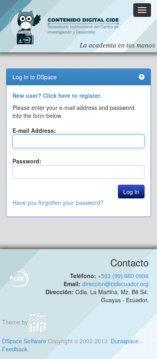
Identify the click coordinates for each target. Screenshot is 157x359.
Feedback (14, 349)
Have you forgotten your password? (57, 202)
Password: (26, 161)
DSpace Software (24, 341)
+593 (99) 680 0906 (123, 276)
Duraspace (124, 341)
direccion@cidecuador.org (115, 284)
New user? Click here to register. (56, 95)
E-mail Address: (34, 130)
